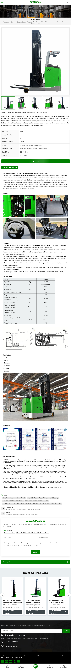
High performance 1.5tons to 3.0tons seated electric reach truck (34, 601)
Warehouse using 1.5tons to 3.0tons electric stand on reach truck (26, 533)
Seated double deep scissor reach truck (56, 601)
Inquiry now (35, 161)
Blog (2, 657)
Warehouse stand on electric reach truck (17, 503)
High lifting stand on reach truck (36, 501)
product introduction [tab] (10, 167)
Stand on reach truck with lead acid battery (43, 498)
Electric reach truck (24, 22)
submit (66, 631)
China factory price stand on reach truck (47, 503)
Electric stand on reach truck (13, 501)
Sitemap (7, 657)
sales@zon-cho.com (12, 646)
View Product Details (10, 612)
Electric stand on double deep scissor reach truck (12, 601)
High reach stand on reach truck (14, 498)
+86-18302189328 (11, 642)
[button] (69, 595)
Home (13, 22)
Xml (12, 657)
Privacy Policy (18, 657)
